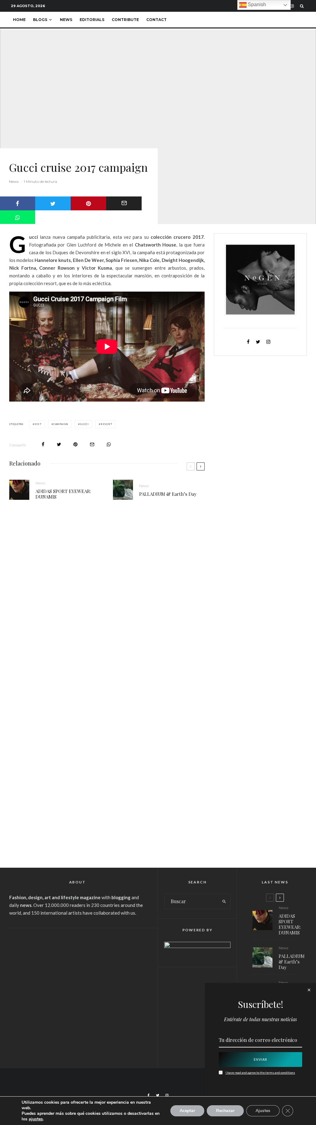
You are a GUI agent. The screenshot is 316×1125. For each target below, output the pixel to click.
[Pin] (88, 203)
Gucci (84, 424)
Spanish (256, 4)
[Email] (124, 203)
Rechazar (225, 1111)
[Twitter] (157, 1095)
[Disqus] (107, 600)
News (66, 19)
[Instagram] (292, 6)
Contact (156, 19)
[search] (224, 901)
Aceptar (187, 1111)
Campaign (60, 424)
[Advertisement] (77, 981)
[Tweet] (53, 203)
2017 (38, 424)
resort (106, 424)
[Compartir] (43, 444)
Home (19, 19)
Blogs (40, 19)
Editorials (92, 19)
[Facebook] (148, 1095)
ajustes (36, 1119)
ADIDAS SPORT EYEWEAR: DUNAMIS (63, 493)
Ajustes (263, 1111)
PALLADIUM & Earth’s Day (168, 494)
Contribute (125, 19)
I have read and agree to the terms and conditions (260, 1072)
